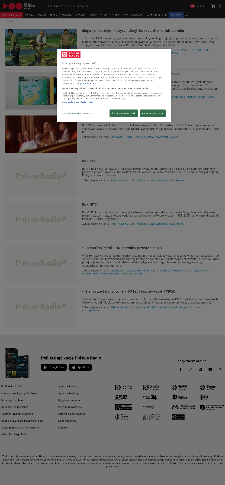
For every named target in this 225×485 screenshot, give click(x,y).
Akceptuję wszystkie (153, 113)
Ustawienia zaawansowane (76, 113)
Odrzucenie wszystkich (123, 113)
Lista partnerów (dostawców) (78, 102)
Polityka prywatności (86, 83)
